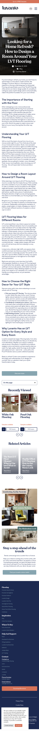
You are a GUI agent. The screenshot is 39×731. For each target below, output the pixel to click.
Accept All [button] (18, 725)
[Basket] (31, 8)
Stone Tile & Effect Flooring (9, 609)
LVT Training (5, 653)
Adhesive (4, 647)
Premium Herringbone (7, 593)
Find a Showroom (6, 627)
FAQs (3, 636)
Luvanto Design (5, 598)
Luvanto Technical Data (8, 645)
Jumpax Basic (5, 650)
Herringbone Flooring (7, 603)
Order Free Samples (7, 621)
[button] (35, 382)
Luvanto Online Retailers (8, 630)
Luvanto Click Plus (6, 601)
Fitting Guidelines (6, 642)
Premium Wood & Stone (8, 590)
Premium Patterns (6, 595)
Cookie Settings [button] (9, 725)
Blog (3, 618)
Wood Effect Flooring (7, 606)
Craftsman (4, 612)
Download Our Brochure (8, 639)
